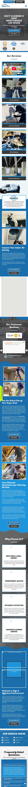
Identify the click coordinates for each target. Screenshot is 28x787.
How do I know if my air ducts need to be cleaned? (13, 782)
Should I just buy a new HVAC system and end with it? (13, 779)
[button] (18, 6)
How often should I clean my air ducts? (13, 765)
